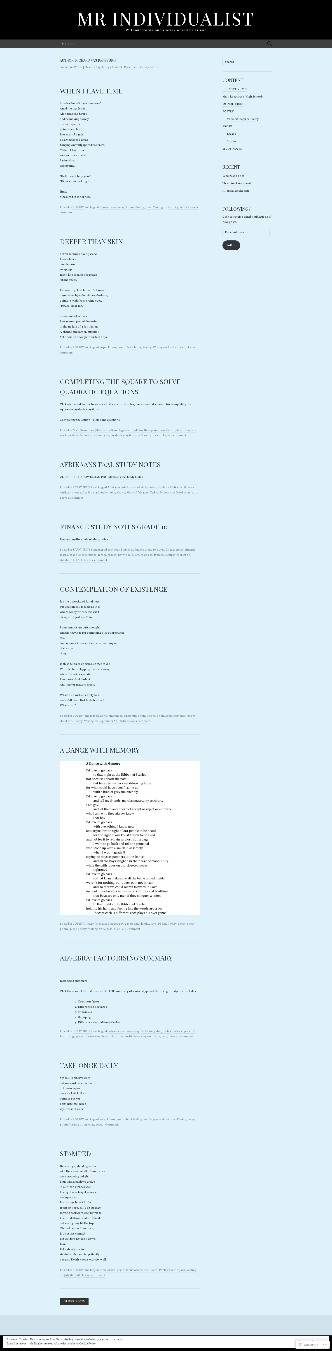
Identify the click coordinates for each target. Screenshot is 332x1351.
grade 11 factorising (88, 1037)
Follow (231, 245)
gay (121, 924)
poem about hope (129, 348)
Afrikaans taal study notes (139, 488)
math (63, 436)
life (146, 1270)
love (154, 924)
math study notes (79, 436)
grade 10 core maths (83, 555)
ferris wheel (134, 1270)
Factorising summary (73, 981)
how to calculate (128, 555)
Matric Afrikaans (137, 493)
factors (177, 1031)
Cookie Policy (87, 1344)
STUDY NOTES (82, 488)
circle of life (107, 1270)
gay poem (131, 924)
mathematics (100, 436)
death (120, 1270)
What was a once (233, 176)
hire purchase (107, 555)
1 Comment (132, 929)
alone (103, 716)
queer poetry (78, 929)
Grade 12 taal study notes (98, 493)
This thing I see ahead (236, 183)
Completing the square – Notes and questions (90, 420)
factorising (133, 1031)
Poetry (139, 207)
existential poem (135, 716)
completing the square (143, 430)
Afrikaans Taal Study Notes (125, 477)
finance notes (175, 550)
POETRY (78, 207)
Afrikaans (114, 488)
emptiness (115, 716)
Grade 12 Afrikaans (169, 488)
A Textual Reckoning (236, 191)
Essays (231, 134)
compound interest (120, 550)
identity (144, 924)
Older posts (74, 1302)
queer (181, 924)
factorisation (116, 1031)
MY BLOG (69, 43)
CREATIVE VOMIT (234, 89)
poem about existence (171, 716)
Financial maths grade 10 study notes (84, 539)
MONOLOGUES (232, 104)
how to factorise (113, 1037)
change (104, 207)
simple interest (176, 555)
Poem (130, 207)
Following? (236, 209)
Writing (158, 207)
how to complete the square (177, 430)
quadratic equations (123, 436)
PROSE (227, 127)
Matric (121, 493)
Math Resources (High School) (93, 430)
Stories (231, 142)
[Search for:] (269, 44)
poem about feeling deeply (134, 1120)
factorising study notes (156, 1031)
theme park (177, 1270)
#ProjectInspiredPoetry (243, 119)
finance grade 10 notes (149, 550)
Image (89, 924)
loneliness (117, 207)
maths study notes (153, 555)
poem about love (164, 1120)
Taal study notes (160, 493)
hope (102, 348)
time (149, 207)
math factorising (136, 1037)
